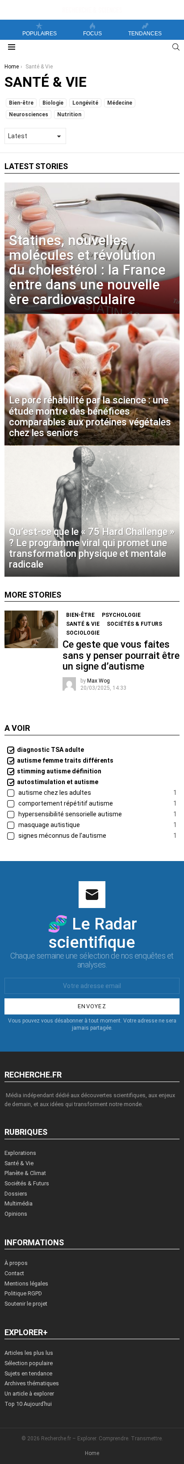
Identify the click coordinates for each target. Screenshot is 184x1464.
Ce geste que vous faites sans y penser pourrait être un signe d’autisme (121, 655)
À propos (16, 1263)
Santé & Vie (83, 624)
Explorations (20, 1153)
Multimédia (18, 1203)
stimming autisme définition (59, 771)
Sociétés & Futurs (134, 624)
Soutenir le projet (25, 1303)
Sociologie (83, 633)
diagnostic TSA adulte (50, 749)
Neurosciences (28, 114)
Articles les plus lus (28, 1352)
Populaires (39, 33)
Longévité (85, 103)
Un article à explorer (29, 1393)
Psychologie (121, 615)
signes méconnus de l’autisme (97, 835)
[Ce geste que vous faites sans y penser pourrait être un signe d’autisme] (31, 629)
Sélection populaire (28, 1363)
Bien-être (21, 103)
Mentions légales (26, 1283)
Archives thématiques (31, 1383)
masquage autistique (97, 824)
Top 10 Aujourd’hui (28, 1403)
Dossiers (15, 1193)
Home (92, 1453)
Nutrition (69, 114)
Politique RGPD (23, 1293)
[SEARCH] (176, 47)
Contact (14, 1273)
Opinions (15, 1213)
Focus (92, 33)
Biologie (52, 103)
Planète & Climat (25, 1173)
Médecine (119, 103)
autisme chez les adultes (97, 792)
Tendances (145, 33)
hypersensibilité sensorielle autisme (97, 814)
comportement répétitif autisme (97, 803)
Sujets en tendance (28, 1373)
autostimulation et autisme (57, 781)
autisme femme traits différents (65, 760)
